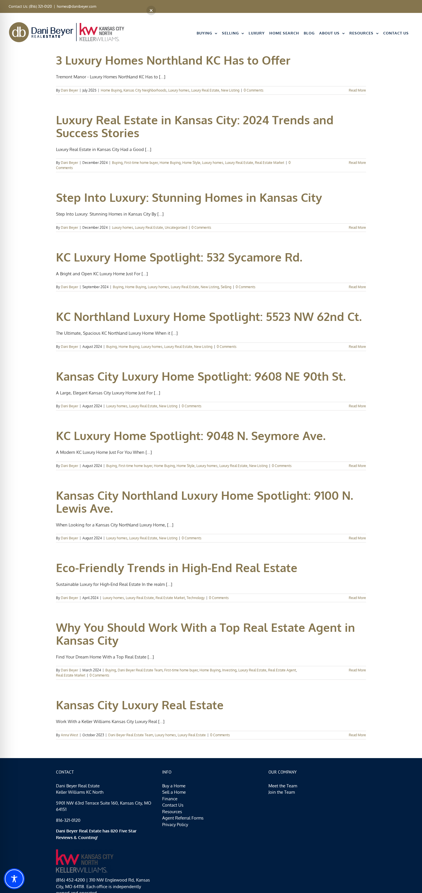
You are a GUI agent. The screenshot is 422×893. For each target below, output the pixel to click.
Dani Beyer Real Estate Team (140, 670)
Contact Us (172, 805)
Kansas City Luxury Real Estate (140, 705)
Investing (229, 670)
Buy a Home (173, 786)
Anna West (69, 735)
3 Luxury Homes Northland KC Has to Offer (173, 60)
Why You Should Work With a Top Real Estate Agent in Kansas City (205, 633)
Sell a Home (174, 792)
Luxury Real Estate (205, 90)
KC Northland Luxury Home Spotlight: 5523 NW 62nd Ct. (209, 316)
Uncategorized (176, 227)
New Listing (230, 90)
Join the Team (281, 792)
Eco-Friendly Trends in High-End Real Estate (176, 567)
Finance (169, 798)
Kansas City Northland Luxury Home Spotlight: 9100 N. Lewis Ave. (204, 501)
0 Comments (254, 90)
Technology (196, 598)
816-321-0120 (68, 820)
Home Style (191, 162)
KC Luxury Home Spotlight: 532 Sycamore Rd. (179, 257)
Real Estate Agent (282, 670)
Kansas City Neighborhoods (145, 90)
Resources (172, 811)
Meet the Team (282, 786)
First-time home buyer (141, 162)
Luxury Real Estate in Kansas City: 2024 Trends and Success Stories (195, 126)
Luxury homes (178, 90)
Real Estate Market (269, 162)
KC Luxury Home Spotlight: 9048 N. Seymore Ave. (191, 435)
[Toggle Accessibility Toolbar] (14, 879)
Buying (117, 162)
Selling (226, 287)
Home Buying (111, 90)
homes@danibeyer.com (76, 6)
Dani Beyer (69, 90)
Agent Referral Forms (183, 818)
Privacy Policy (175, 824)
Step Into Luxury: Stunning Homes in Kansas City (189, 197)
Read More (357, 90)
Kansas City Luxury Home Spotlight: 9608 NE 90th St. (201, 376)
